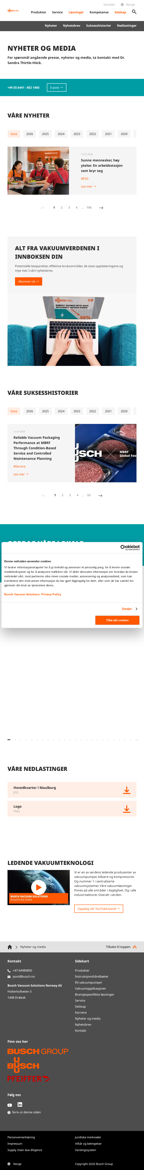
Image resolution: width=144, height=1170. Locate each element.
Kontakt (109, 4)
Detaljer (127, 608)
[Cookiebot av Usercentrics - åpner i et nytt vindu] (123, 547)
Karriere (81, 1012)
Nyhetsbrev (71, 25)
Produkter (82, 970)
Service (80, 1000)
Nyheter (51, 25)
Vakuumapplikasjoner (90, 988)
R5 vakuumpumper (88, 982)
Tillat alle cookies (117, 620)
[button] (9, 739)
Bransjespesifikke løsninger (94, 994)
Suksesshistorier (98, 25)
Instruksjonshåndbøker (92, 976)
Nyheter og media (87, 1018)
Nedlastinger (126, 25)
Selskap (80, 1006)
